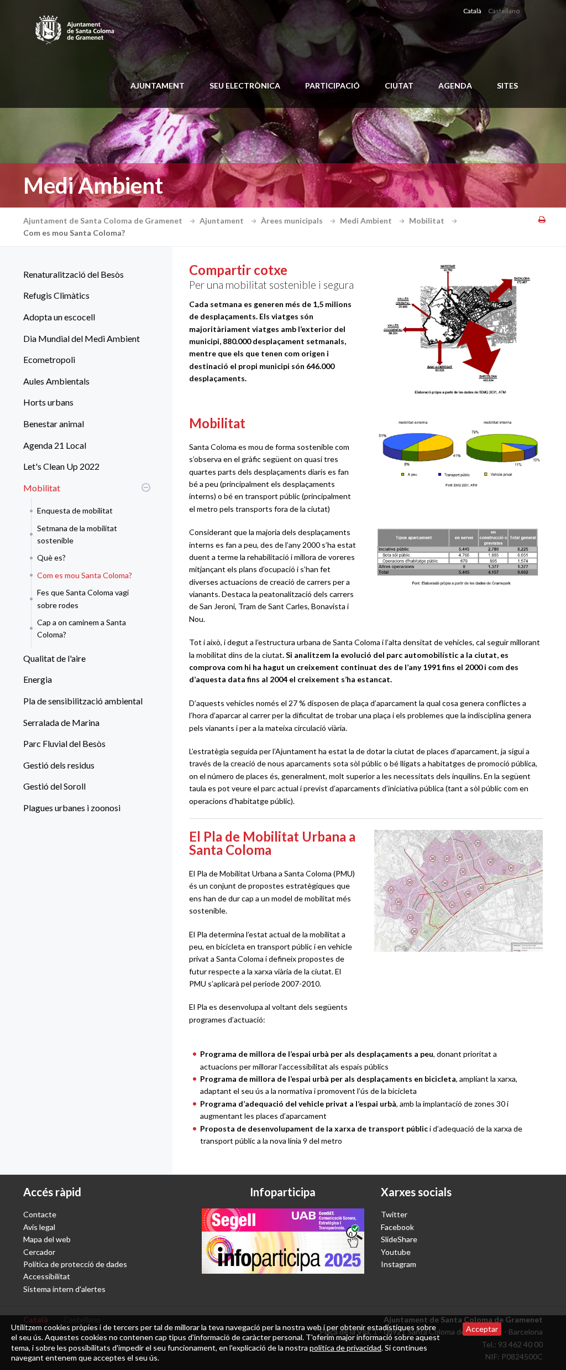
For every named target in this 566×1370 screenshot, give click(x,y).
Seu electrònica (244, 85)
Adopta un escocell (59, 317)
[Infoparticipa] (283, 1240)
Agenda (455, 85)
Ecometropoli (49, 359)
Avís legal (39, 1227)
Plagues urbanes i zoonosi (71, 807)
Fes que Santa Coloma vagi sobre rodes (83, 598)
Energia (37, 679)
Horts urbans (48, 402)
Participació (332, 85)
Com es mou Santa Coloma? (84, 575)
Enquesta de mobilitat (75, 510)
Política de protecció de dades (75, 1264)
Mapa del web (47, 1239)
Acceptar (482, 1328)
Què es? (51, 557)
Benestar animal (53, 423)
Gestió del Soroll (54, 786)
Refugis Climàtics (56, 295)
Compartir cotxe (238, 270)
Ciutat (399, 85)
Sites (507, 85)
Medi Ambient (367, 220)
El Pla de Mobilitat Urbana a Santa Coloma (272, 843)
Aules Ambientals (56, 381)
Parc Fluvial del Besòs (64, 743)
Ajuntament (157, 85)
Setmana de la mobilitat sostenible (77, 534)
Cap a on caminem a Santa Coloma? (81, 628)
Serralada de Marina (61, 722)
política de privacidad (345, 1347)
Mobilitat (427, 220)
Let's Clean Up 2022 (61, 466)
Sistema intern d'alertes (64, 1289)
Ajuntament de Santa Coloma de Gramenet (103, 220)
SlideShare (399, 1239)
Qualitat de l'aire (54, 658)
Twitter (394, 1214)
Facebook (397, 1227)
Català (472, 11)
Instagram (398, 1264)
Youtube (396, 1252)
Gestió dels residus (59, 765)
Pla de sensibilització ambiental (83, 701)
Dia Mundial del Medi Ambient (81, 338)
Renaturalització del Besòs (73, 274)
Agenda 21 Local (54, 445)
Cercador (39, 1252)
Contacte (39, 1214)
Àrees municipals (292, 220)
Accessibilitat (46, 1276)
